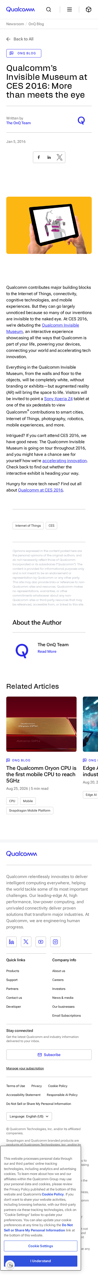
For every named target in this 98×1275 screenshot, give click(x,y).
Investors (58, 989)
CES (51, 525)
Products (12, 971)
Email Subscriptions (66, 1015)
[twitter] (59, 157)
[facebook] (38, 157)
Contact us (14, 998)
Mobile (28, 801)
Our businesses (63, 1006)
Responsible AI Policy (62, 1095)
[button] (38, 1103)
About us (58, 971)
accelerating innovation (64, 460)
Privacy (36, 1086)
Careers (58, 980)
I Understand (40, 1261)
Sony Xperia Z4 (58, 398)
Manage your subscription (25, 1068)
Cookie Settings (40, 1246)
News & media (62, 998)
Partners (12, 989)
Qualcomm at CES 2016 (40, 490)
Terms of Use (15, 1086)
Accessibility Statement (23, 1095)
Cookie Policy (57, 1086)
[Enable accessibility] (10, 1265)
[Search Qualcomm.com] (50, 9)
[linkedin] (49, 157)
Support (12, 980)
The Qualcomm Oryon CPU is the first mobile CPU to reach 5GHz (41, 774)
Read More (47, 651)
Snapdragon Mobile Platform (29, 810)
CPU (12, 801)
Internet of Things (28, 525)
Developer (13, 1006)
